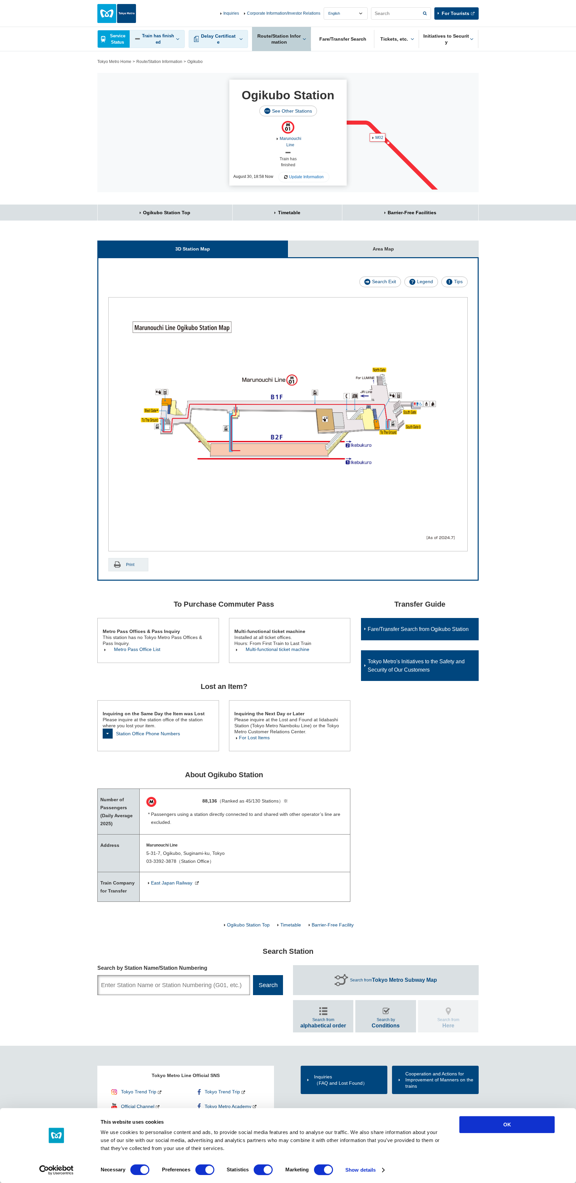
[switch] (204, 1169)
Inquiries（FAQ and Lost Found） (340, 1079)
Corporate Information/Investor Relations (283, 13)
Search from (393, 980)
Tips (458, 281)
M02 (379, 137)
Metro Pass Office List (137, 649)
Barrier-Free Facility (333, 924)
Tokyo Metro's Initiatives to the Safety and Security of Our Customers (416, 666)
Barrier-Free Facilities (412, 212)
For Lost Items (254, 737)
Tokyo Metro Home (114, 61)
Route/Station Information (159, 61)
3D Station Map (192, 249)
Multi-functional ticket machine (277, 649)
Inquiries (231, 13)
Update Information (306, 177)
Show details (360, 1170)
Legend (425, 281)
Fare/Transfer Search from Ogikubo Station (418, 629)
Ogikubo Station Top (166, 212)
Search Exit (384, 281)
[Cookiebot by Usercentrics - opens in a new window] (56, 1170)
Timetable (289, 212)
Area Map (383, 249)
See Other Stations (292, 111)
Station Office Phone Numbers (148, 733)
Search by (386, 1022)
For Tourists (455, 13)
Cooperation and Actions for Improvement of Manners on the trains (439, 1079)
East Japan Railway (172, 883)
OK (507, 1124)
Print (130, 564)
